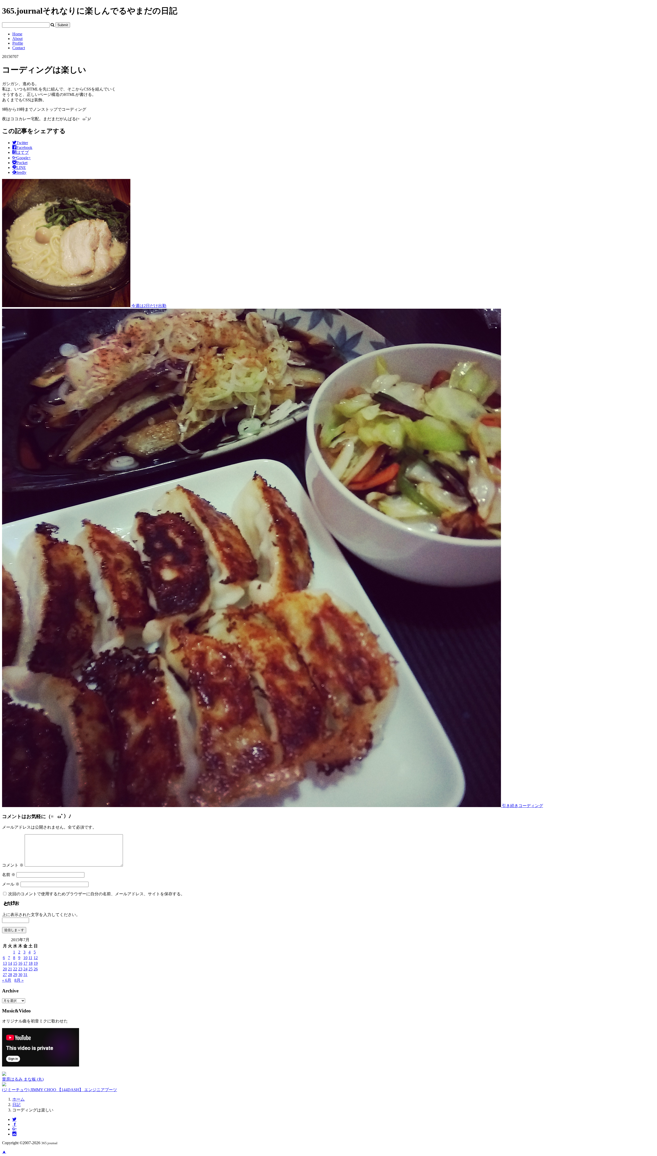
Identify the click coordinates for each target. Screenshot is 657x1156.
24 (25, 969)
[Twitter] (14, 1119)
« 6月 (6, 980)
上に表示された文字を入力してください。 (41, 914)
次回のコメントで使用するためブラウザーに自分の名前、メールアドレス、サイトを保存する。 (96, 894)
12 (36, 958)
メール (11, 884)
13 (5, 963)
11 (30, 958)
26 (36, 969)
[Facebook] (14, 1124)
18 (30, 963)
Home (17, 34)
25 (30, 969)
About (17, 38)
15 (15, 963)
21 (10, 969)
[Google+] (14, 1129)
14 (10, 963)
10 (25, 958)
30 (20, 974)
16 (20, 963)
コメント (13, 865)
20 (5, 969)
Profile (17, 43)
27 (5, 974)
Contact (18, 48)
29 (15, 974)
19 (36, 963)
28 (10, 974)
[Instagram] (14, 1134)
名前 (8, 874)
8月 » (19, 980)
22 (15, 969)
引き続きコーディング (522, 805)
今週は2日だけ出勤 (148, 306)
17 (25, 963)
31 (25, 974)
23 (20, 969)
